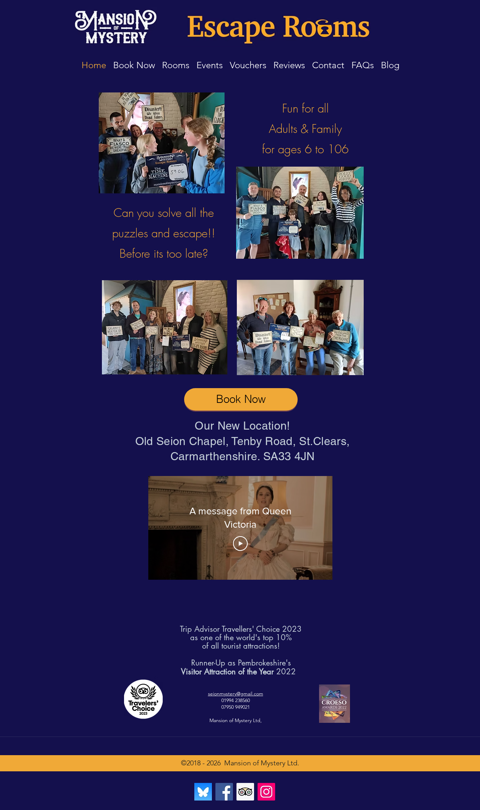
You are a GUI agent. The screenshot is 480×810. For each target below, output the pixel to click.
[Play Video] (240, 543)
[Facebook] (224, 792)
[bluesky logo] (203, 792)
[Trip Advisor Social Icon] (245, 792)
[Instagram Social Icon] (266, 792)
